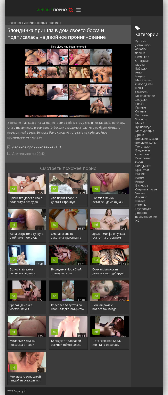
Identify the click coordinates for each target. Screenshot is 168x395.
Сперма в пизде (146, 189)
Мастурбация (144, 131)
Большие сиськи (146, 139)
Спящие (140, 111)
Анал (138, 72)
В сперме (141, 185)
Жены (139, 88)
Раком (139, 178)
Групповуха (143, 209)
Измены (140, 205)
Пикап (139, 103)
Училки (140, 193)
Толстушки (142, 146)
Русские (140, 41)
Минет (139, 123)
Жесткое (141, 119)
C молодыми (144, 84)
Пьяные (140, 107)
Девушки (141, 100)
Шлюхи (140, 201)
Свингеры (142, 92)
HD (58, 147)
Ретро (139, 181)
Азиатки (140, 49)
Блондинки (142, 166)
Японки (140, 53)
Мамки (140, 64)
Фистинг (141, 197)
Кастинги (141, 115)
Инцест (140, 76)
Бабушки (141, 68)
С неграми (142, 61)
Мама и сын (143, 80)
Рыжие (140, 174)
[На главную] (51, 9)
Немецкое (142, 57)
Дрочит (140, 135)
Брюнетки (142, 170)
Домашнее (142, 45)
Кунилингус (143, 127)
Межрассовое (145, 96)
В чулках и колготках (142, 152)
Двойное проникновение (32, 147)
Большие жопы (145, 142)
